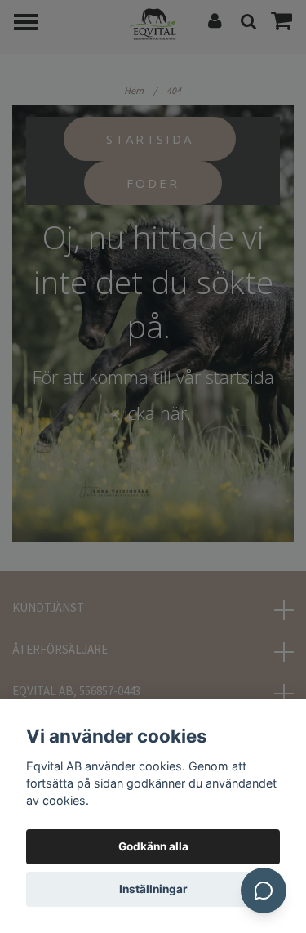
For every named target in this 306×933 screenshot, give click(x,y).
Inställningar (153, 888)
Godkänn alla (153, 846)
